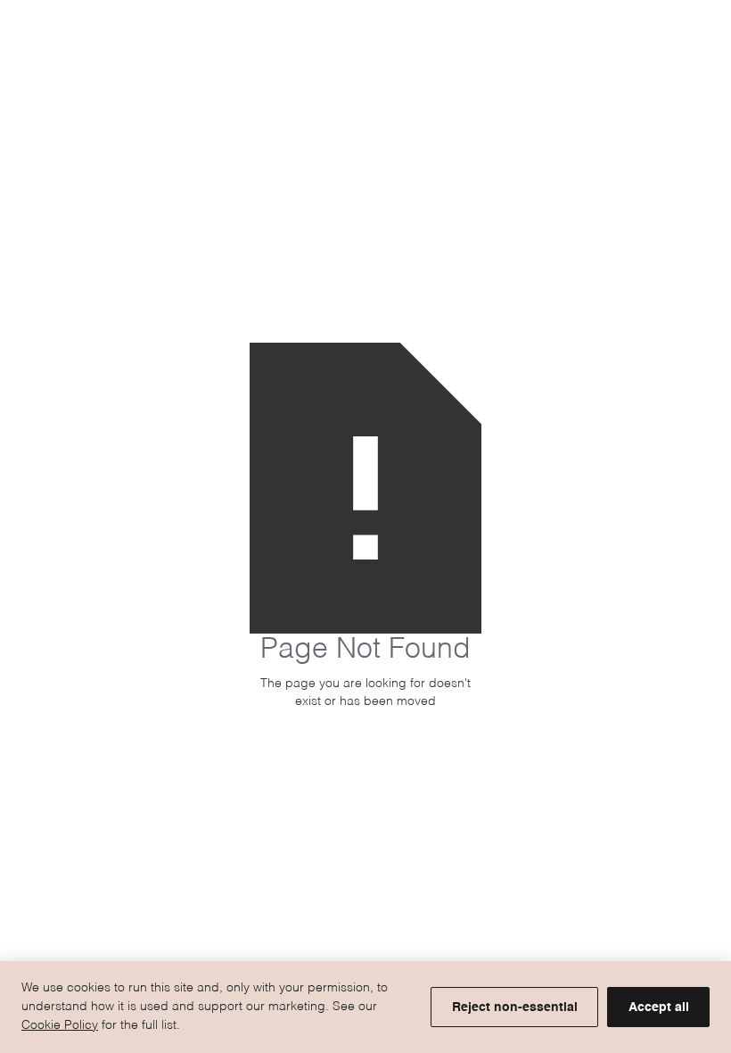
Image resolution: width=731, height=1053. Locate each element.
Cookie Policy (59, 1025)
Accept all (658, 1007)
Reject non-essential (515, 1007)
